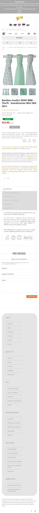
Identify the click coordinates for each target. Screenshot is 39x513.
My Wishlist (8, 42)
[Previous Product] (34, 100)
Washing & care (9, 197)
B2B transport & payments (14, 427)
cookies (10, 405)
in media (10, 340)
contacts (10, 362)
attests (9, 328)
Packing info (8, 204)
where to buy (11, 374)
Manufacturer (8, 208)
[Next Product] (36, 100)
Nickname (4, 268)
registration (10, 419)
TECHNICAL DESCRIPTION (11, 193)
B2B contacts (11, 431)
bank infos (10, 366)
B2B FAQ (10, 435)
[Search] (3, 29)
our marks (10, 323)
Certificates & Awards (11, 200)
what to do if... (11, 471)
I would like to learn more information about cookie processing (19, 8)
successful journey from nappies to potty (14, 490)
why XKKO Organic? (13, 453)
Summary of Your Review (8, 274)
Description (7, 189)
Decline (19, 12)
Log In (31, 43)
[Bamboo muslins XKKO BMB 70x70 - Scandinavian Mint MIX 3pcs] (19, 68)
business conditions (13, 392)
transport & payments (13, 388)
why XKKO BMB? (12, 449)
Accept (19, 10)
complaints (10, 396)
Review (3, 280)
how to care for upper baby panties (14, 466)
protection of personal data (14, 401)
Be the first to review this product (10, 110)
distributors (10, 370)
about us (10, 358)
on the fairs (10, 336)
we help (10, 344)
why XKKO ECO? (12, 457)
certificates (10, 332)
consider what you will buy (14, 485)
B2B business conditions (14, 423)
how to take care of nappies (15, 461)
